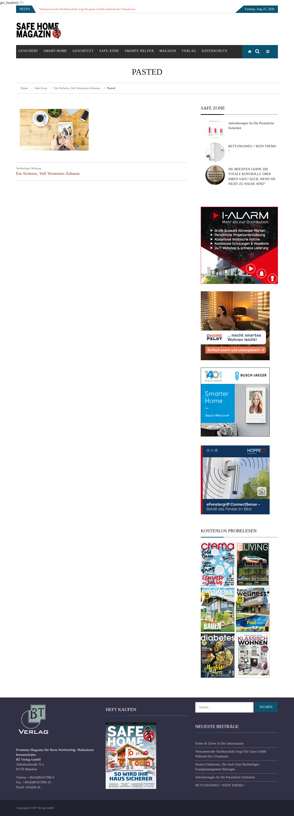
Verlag (189, 51)
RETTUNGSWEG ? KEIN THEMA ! (220, 785)
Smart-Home (55, 51)
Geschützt (83, 51)
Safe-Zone (109, 51)
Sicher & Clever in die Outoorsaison (219, 743)
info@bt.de (33, 787)
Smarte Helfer (139, 51)
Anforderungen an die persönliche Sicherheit (225, 777)
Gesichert (28, 51)
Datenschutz (214, 51)
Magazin (167, 51)
